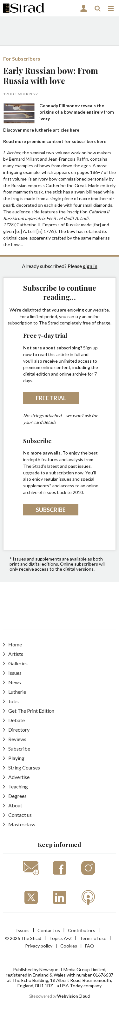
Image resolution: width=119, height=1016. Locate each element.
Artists (15, 654)
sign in (90, 266)
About (15, 805)
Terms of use (93, 938)
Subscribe (51, 509)
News (14, 682)
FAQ (89, 945)
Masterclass (21, 824)
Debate (16, 720)
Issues (15, 673)
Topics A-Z (60, 938)
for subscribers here (85, 141)
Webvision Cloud (73, 996)
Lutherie (17, 692)
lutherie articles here (57, 130)
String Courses (24, 767)
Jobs (13, 701)
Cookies (68, 945)
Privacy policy (38, 945)
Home (15, 644)
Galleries (18, 663)
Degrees (17, 796)
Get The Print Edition (31, 711)
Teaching (18, 786)
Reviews (17, 739)
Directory (19, 730)
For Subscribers (21, 59)
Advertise (19, 777)
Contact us (20, 815)
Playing (16, 758)
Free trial (51, 398)
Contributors (81, 930)
